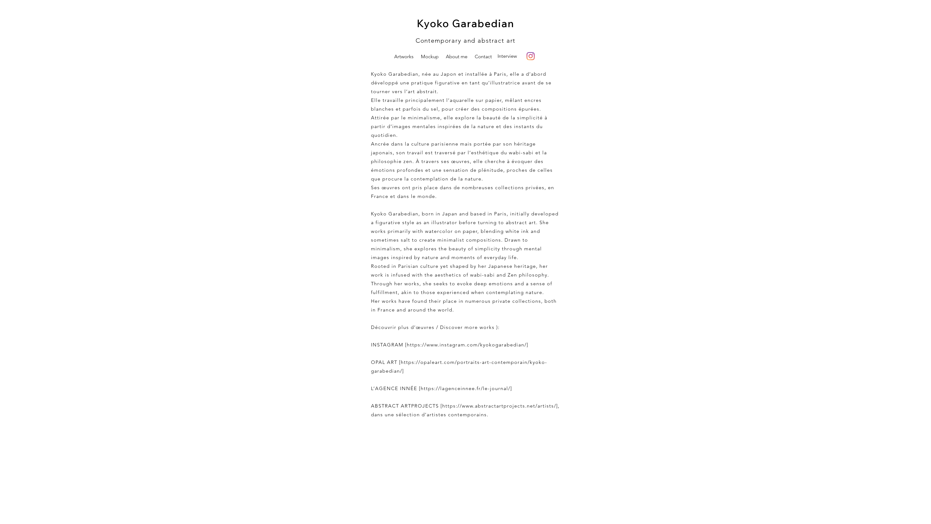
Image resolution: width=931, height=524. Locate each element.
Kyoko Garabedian (465, 23)
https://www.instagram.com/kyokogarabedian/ (467, 345)
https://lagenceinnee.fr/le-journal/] (466, 388)
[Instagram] (531, 56)
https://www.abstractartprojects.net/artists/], (501, 406)
